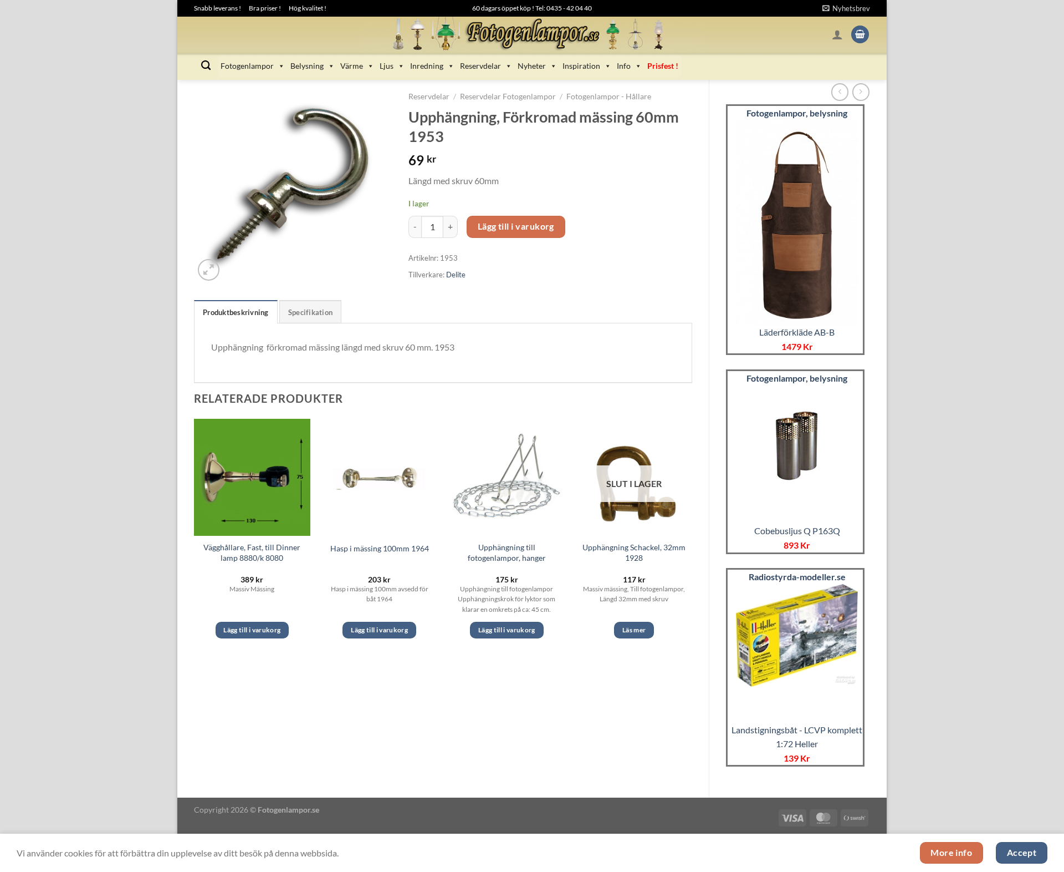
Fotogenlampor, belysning (796, 113)
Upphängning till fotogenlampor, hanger (507, 552)
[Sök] (206, 66)
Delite (456, 274)
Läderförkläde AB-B (797, 332)
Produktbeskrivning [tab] (236, 312)
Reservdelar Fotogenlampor (508, 96)
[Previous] (194, 538)
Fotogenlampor (247, 65)
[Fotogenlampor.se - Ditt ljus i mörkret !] (532, 34)
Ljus (386, 65)
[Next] (691, 538)
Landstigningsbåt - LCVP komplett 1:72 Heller (797, 736)
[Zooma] (208, 270)
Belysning (307, 65)
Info (624, 65)
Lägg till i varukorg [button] (251, 629)
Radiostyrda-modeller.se (797, 576)
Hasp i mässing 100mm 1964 (379, 548)
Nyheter (532, 65)
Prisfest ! (662, 65)
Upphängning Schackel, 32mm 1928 (634, 552)
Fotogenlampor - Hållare (608, 96)
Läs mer (634, 629)
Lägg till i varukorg (516, 226)
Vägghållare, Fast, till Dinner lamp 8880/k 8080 (251, 552)
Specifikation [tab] (310, 312)
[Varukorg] (860, 35)
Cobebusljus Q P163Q (797, 530)
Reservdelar (480, 65)
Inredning (426, 65)
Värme (351, 65)
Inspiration (581, 65)
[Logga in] (837, 34)
